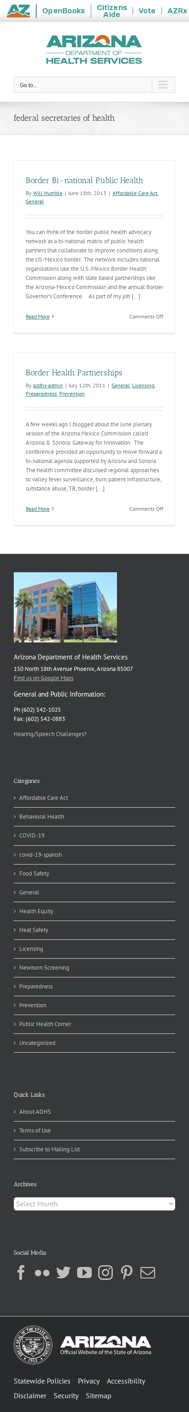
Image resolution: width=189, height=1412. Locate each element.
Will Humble (47, 193)
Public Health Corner (45, 1024)
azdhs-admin (48, 385)
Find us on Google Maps (43, 678)
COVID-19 (31, 835)
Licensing (143, 385)
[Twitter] (63, 1272)
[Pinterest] (126, 1272)
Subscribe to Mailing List (49, 1149)
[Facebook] (21, 1272)
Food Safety (34, 873)
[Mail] (147, 1272)
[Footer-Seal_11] (82, 1329)
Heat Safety (33, 930)
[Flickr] (42, 1272)
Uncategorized (37, 1043)
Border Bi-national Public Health (84, 180)
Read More (38, 316)
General (35, 201)
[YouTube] (84, 1272)
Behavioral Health (41, 816)
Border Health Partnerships (74, 373)
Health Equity (36, 911)
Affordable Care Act (134, 193)
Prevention (72, 393)
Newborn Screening (44, 967)
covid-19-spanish (40, 855)
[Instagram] (105, 1272)
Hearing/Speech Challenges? (50, 734)
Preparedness (41, 393)
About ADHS (35, 1112)
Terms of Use (35, 1130)
